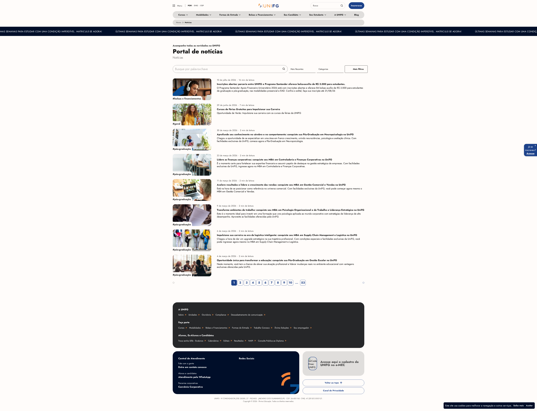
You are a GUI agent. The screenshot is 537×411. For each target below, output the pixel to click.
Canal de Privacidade (333, 390)
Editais (226, 340)
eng (196, 5)
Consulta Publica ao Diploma (271, 340)
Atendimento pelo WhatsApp (194, 377)
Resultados (238, 340)
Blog (356, 14)
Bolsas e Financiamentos (261, 14)
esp (202, 5)
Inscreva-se (356, 5)
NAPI (250, 340)
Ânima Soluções (282, 327)
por (190, 5)
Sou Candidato (291, 14)
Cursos (181, 14)
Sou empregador (301, 327)
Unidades (193, 314)
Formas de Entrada (228, 14)
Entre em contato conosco (192, 367)
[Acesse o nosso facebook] (241, 365)
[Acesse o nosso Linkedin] (264, 365)
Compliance (220, 314)
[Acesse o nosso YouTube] (286, 365)
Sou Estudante (316, 14)
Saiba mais (518, 405)
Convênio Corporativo (190, 386)
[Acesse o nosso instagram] (253, 365)
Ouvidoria (206, 314)
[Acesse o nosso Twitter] (275, 365)
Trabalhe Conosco (262, 327)
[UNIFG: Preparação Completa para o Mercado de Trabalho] (269, 5)
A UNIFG (338, 14)
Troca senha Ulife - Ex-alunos (190, 340)
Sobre (181, 314)
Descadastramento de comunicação (247, 314)
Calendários (213, 340)
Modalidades (202, 14)
